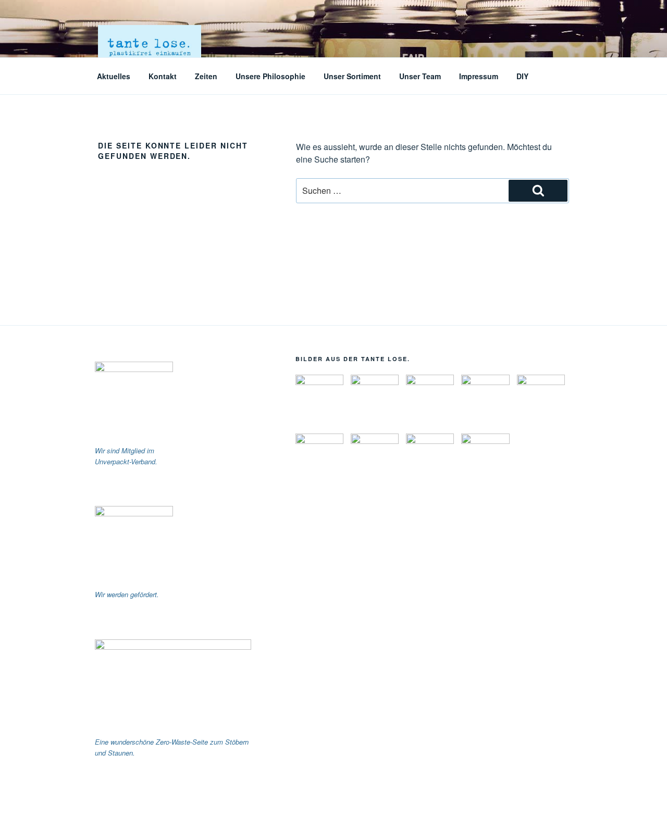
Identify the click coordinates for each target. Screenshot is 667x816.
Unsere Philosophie (270, 76)
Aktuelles (113, 76)
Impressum (478, 76)
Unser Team (420, 76)
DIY (522, 76)
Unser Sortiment (352, 76)
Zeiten (206, 76)
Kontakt (163, 76)
